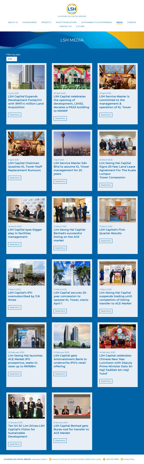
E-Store (80, 26)
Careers (131, 22)
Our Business (29, 22)
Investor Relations (66, 22)
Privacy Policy (129, 459)
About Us (13, 22)
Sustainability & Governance (96, 22)
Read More (15, 115)
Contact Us (66, 26)
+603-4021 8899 (112, 459)
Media (120, 22)
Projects (46, 22)
